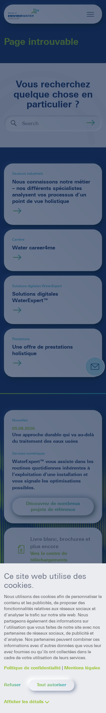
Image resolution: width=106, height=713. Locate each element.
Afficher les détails (24, 701)
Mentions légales (82, 667)
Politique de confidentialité (32, 667)
